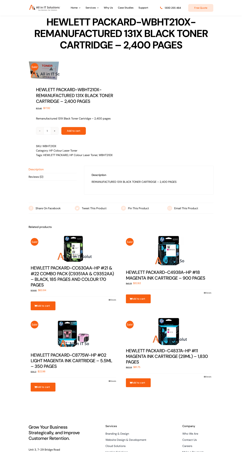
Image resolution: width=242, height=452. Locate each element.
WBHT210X (106, 155)
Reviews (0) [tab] (36, 177)
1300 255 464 (173, 8)
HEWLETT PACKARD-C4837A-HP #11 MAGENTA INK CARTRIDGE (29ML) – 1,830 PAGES (167, 356)
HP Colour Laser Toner (63, 150)
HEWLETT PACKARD (55, 155)
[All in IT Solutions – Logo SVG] (45, 6)
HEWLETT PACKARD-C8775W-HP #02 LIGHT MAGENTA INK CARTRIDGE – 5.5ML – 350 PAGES (71, 360)
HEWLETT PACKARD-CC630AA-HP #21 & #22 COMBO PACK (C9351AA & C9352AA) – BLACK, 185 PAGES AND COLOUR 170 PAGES (72, 276)
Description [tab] (36, 169)
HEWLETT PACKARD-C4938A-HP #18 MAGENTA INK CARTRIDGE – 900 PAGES (165, 275)
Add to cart (73, 131)
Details (113, 300)
